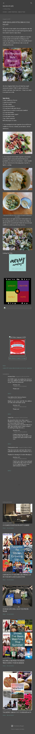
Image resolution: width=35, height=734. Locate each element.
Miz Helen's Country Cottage (17, 358)
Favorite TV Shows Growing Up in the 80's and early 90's (17, 575)
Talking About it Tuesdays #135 (17, 712)
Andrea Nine (11, 376)
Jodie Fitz (11, 417)
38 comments (10, 715)
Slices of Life (8, 6)
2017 (7, 368)
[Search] (31, 2)
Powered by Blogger (19, 726)
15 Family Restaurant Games (16, 525)
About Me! (21, 12)
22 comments (10, 528)
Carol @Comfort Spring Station (17, 397)
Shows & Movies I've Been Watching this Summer (13, 662)
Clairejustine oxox (13, 447)
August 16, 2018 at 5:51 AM (20, 406)
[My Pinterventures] (17, 271)
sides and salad (15, 368)
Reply (9, 393)
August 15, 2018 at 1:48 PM (25, 447)
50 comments (10, 665)
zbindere (22, 729)
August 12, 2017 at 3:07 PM (22, 376)
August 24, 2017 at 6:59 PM (20, 432)
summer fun (23, 368)
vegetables (29, 368)
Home (5, 12)
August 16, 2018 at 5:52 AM (20, 458)
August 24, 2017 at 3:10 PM (21, 417)
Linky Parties (12, 12)
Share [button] (4, 365)
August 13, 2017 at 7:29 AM (15, 398)
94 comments (10, 579)
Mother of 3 (16, 385)
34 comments (10, 614)
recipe (10, 368)
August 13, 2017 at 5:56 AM (20, 386)
